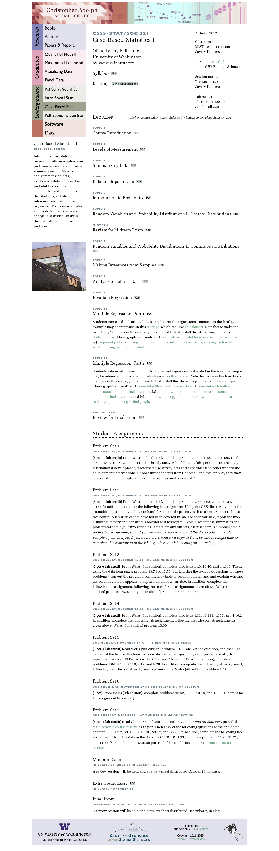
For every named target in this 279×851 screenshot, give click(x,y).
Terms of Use (196, 839)
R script (153, 327)
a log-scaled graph (135, 402)
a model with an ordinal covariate (165, 386)
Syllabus (101, 74)
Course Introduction (113, 133)
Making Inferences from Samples (125, 265)
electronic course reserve (118, 727)
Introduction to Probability (119, 198)
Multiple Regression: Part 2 (119, 363)
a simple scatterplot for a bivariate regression (197, 337)
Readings (102, 84)
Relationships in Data (114, 182)
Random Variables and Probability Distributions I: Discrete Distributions (162, 214)
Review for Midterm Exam (118, 230)
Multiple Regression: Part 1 (119, 314)
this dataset (194, 327)
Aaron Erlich (215, 62)
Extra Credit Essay (111, 784)
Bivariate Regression (113, 298)
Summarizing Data (111, 166)
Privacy (180, 839)
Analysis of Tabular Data (117, 282)
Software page (104, 337)
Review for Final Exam (115, 418)
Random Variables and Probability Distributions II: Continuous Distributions (167, 247)
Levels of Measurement (116, 150)
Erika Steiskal (200, 829)
